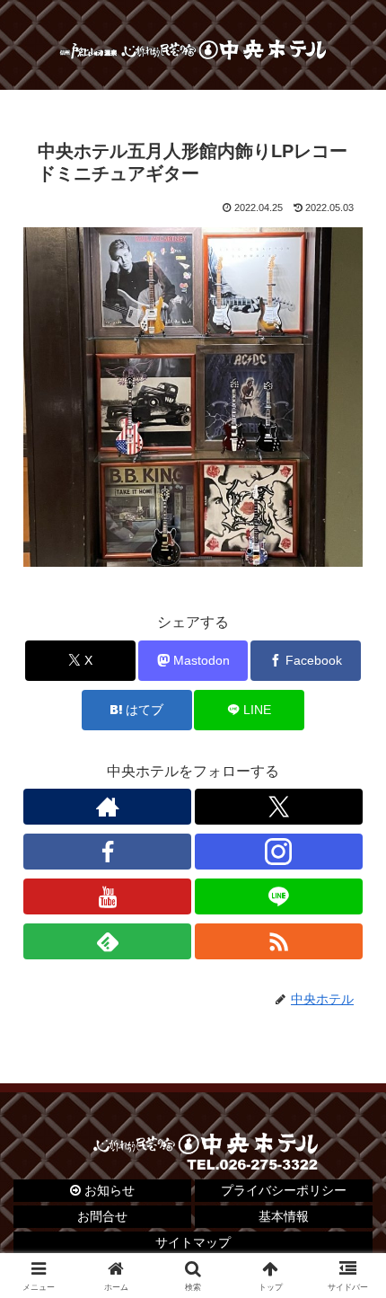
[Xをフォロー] (279, 807)
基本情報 (284, 1216)
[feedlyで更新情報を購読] (107, 941)
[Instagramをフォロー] (279, 852)
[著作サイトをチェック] (107, 807)
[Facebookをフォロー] (107, 852)
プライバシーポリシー (284, 1190)
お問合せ (102, 1216)
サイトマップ (193, 1242)
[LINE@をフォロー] (279, 896)
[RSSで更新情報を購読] (279, 941)
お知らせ (108, 1190)
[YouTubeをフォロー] (107, 896)
